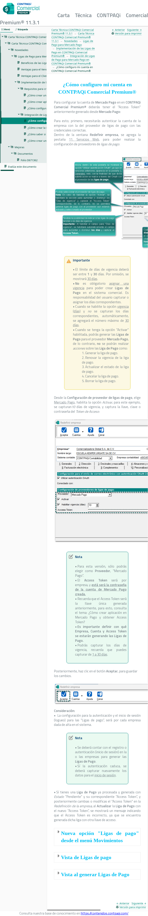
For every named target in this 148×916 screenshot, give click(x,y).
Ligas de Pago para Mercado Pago (72, 42)
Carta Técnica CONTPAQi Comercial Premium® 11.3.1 (72, 31)
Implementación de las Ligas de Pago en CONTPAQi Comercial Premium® (73, 52)
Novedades (71, 41)
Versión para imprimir (128, 33)
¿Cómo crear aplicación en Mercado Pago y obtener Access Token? (101, 617)
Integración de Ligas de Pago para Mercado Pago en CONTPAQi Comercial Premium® (73, 59)
